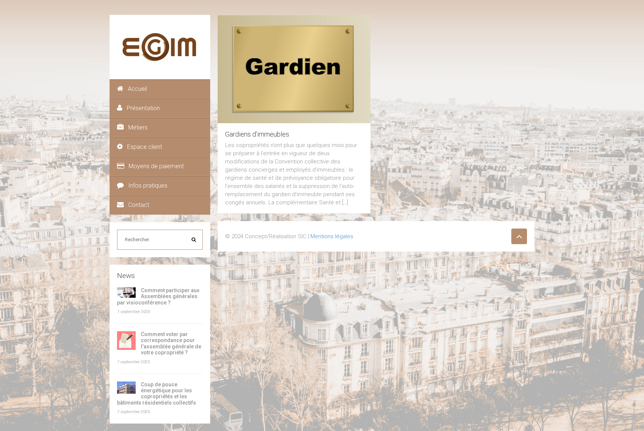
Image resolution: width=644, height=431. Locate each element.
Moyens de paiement (156, 166)
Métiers (138, 127)
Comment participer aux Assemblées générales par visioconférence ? (158, 296)
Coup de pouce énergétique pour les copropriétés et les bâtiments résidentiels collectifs (156, 393)
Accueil (137, 88)
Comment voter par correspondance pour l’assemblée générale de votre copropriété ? (171, 343)
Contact (138, 204)
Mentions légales (331, 236)
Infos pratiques (147, 185)
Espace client (144, 146)
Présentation (143, 108)
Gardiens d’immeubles (257, 134)
